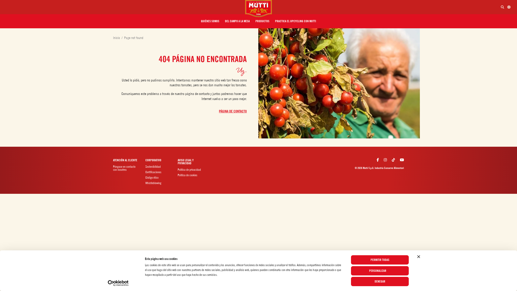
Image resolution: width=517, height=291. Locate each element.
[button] (210, 21)
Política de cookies (187, 175)
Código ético (152, 177)
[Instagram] (385, 160)
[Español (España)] (509, 7)
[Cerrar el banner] (418, 256)
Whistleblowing (153, 183)
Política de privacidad (189, 169)
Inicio (117, 38)
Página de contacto (233, 111)
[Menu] (124, 7)
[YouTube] (402, 160)
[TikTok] (393, 160)
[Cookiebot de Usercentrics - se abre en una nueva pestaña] (118, 283)
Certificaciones (153, 172)
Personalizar (377, 271)
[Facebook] (377, 160)
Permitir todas (380, 260)
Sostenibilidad (153, 166)
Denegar (380, 281)
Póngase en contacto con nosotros (124, 168)
